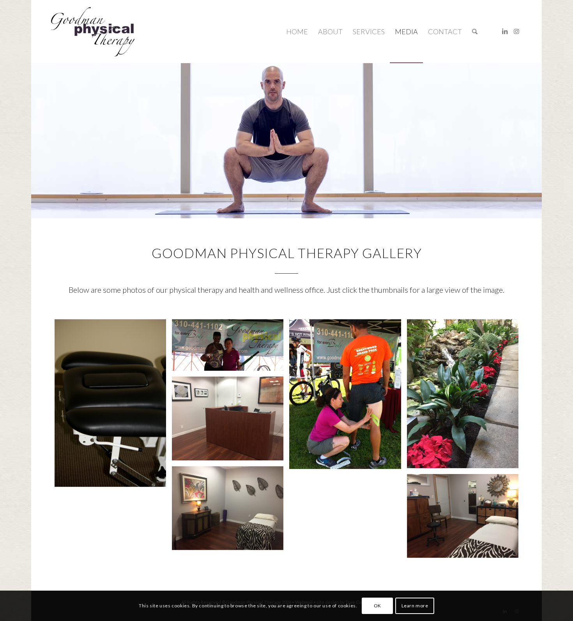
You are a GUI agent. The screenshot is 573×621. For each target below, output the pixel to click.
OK (377, 606)
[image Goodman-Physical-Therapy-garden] (465, 396)
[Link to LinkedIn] (505, 31)
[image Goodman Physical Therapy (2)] (348, 396)
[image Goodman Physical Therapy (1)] (230, 348)
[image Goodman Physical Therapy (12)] (465, 519)
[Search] (475, 31)
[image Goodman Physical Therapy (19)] (113, 406)
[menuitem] (297, 31)
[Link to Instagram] (516, 31)
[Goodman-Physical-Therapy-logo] (93, 31)
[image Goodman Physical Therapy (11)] (230, 511)
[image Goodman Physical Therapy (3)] (230, 421)
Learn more (414, 606)
